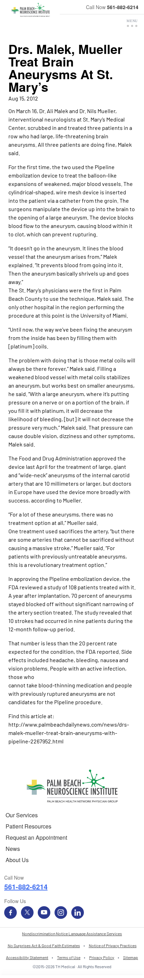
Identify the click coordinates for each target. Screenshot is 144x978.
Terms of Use (68, 957)
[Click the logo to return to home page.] (30, 10)
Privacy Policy (101, 957)
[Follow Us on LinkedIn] (77, 912)
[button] (132, 23)
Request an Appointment (36, 837)
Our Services (22, 815)
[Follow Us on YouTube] (44, 912)
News (13, 849)
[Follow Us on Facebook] (10, 912)
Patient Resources (28, 826)
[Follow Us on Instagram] (61, 912)
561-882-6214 (122, 7)
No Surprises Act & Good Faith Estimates (44, 945)
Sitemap (130, 957)
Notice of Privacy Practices (113, 945)
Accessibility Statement (27, 957)
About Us (17, 860)
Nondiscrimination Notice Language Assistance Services (72, 933)
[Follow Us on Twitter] (27, 912)
